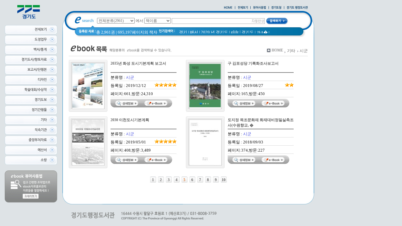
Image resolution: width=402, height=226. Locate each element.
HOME (277, 50)
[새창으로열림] (276, 8)
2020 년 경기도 (214, 32)
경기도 (248, 32)
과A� (262, 32)
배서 (194, 32)
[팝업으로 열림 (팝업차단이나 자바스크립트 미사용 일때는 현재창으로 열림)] (259, 8)
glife (235, 32)
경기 (183, 32)
